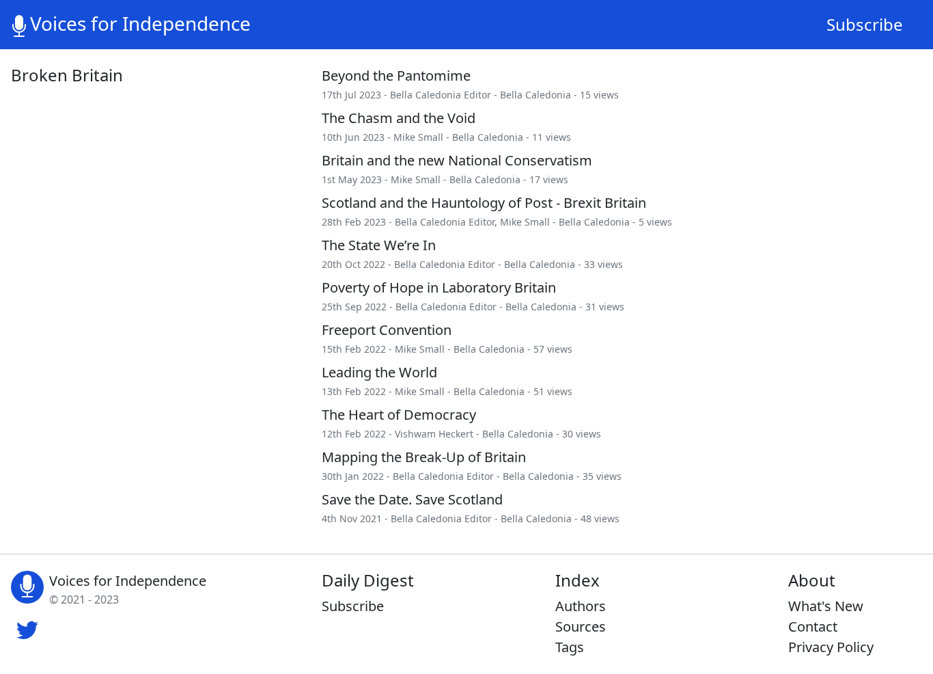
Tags (569, 647)
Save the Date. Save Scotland (412, 499)
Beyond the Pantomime (396, 75)
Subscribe (864, 24)
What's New (825, 606)
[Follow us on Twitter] (27, 628)
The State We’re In (379, 245)
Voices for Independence (140, 23)
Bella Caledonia (535, 94)
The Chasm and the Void (398, 118)
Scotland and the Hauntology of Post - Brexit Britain (484, 202)
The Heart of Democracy (399, 414)
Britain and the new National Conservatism (457, 160)
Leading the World (379, 372)
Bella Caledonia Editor (440, 94)
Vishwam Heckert (434, 433)
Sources (580, 626)
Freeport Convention (386, 330)
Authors (580, 606)
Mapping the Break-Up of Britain (424, 457)
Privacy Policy (831, 647)
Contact (812, 626)
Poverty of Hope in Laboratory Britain (439, 287)
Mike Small (418, 137)
